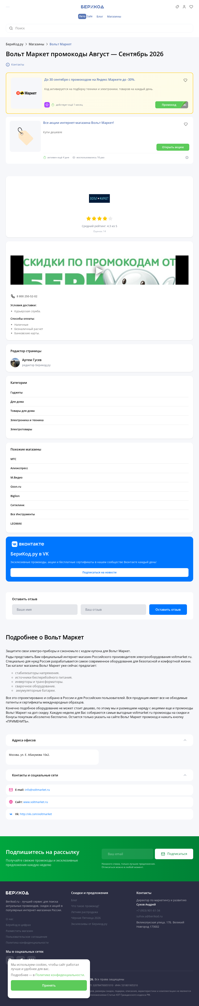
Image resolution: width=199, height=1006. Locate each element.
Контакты (17, 64)
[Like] (185, 80)
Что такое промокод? (85, 906)
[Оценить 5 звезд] (110, 218)
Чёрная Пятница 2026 (86, 918)
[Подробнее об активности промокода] (187, 157)
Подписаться (177, 854)
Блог (100, 16)
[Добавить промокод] (177, 7)
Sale (86, 16)
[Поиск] (12, 28)
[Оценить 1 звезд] (88, 218)
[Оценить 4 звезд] (105, 218)
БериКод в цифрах (18, 925)
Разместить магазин (19, 931)
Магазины (114, 16)
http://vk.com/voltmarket (36, 814)
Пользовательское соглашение (26, 937)
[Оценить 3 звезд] (99, 218)
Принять (49, 985)
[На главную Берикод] (34, 893)
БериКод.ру (14, 44)
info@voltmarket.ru (37, 790)
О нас (9, 919)
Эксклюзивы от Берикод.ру (89, 924)
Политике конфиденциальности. (60, 975)
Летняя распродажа (84, 912)
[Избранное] (191, 7)
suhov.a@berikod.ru (149, 916)
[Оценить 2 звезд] (94, 218)
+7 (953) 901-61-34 (148, 910)
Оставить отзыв (168, 609)
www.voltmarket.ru (35, 802)
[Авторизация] (184, 7)
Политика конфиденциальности (27, 942)
